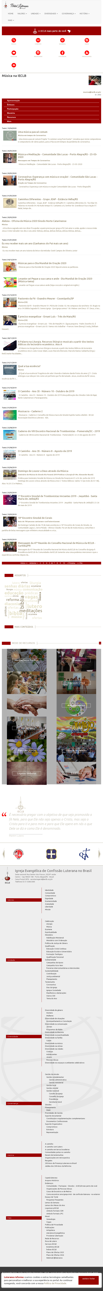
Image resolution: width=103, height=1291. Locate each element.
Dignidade (49, 898)
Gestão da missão (52, 1074)
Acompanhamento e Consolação (59, 1021)
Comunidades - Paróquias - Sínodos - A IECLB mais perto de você (71, 1186)
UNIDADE (35, 13)
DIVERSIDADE (50, 13)
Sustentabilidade (51, 971)
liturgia (35, 583)
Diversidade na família (53, 1038)
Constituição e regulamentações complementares (65, 1118)
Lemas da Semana (52, 1203)
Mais (9, 121)
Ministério (49, 935)
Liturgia (49, 924)
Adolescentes (51, 1054)
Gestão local (51, 1085)
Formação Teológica (54, 954)
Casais (48, 1040)
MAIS (10, 20)
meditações (30, 610)
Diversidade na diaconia (54, 1032)
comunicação (33, 589)
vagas (31, 596)
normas (8, 596)
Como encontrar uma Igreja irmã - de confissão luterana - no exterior (73, 1194)
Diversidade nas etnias (54, 1046)
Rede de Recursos (52, 1238)
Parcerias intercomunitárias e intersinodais (63, 968)
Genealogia (50, 1219)
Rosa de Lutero (51, 1241)
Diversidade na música (53, 1043)
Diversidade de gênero (54, 1010)
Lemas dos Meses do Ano (55, 1205)
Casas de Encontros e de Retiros (58, 1191)
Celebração (49, 921)
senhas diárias (17, 586)
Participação (13, 109)
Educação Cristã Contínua (56, 949)
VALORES (21, 13)
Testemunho (50, 982)
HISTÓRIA (84, 13)
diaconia (12, 604)
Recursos (11, 117)
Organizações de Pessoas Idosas (59, 1189)
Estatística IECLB (52, 1247)
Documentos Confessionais (57, 1121)
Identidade (49, 890)
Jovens (49, 1057)
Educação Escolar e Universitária (59, 951)
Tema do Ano (51, 998)
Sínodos (48, 1105)
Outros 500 (50, 996)
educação (14, 592)
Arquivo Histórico (52, 1180)
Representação (52, 1132)
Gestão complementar (55, 1077)
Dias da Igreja (51, 987)
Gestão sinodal (52, 1088)
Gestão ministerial (56, 1082)
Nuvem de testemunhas (54, 1155)
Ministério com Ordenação (56, 940)
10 (64, 563)
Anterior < (34, 563)
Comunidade (50, 893)
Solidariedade (50, 960)
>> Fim (79, 563)
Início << (24, 563)
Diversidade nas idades (54, 1049)
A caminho (49, 1144)
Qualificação (50, 946)
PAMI (48, 1110)
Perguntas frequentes (54, 1200)
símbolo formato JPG (54, 1214)
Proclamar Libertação (54, 1236)
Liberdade (49, 907)
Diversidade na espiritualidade (57, 1035)
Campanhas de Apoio (54, 962)
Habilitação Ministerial (55, 938)
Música (49, 927)
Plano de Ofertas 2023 (55, 1252)
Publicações (49, 1227)
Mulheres (50, 1016)
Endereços (49, 1183)
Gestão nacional (52, 1091)
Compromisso (50, 896)
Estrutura (50, 1129)
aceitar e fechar (88, 1279)
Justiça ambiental (53, 976)
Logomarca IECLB (52, 1208)
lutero (16, 582)
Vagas (48, 1222)
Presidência (53, 1099)
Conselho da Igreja (56, 1096)
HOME (10, 13)
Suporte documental (53, 1116)
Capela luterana (51, 1178)
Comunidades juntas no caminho (57, 1152)
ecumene (36, 586)
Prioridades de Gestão (54, 1113)
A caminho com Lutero (53, 1147)
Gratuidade (49, 904)
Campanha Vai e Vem (54, 965)
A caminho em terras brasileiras (57, 1149)
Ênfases (10, 105)
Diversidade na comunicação (56, 1024)
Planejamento (51, 979)
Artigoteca (50, 1230)
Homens (49, 1013)
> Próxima (71, 563)
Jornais (49, 1027)
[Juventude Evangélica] (18, 854)
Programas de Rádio (54, 1029)
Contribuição (51, 973)
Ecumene (48, 929)
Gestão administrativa (57, 1080)
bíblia (22, 602)
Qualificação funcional (55, 957)
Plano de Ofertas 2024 (55, 1255)
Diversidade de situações (55, 1018)
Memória (11, 113)
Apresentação (13, 100)
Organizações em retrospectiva (57, 1158)
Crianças (49, 1051)
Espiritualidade (51, 932)
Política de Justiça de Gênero (56, 943)
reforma (12, 600)
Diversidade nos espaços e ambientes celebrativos (64, 1063)
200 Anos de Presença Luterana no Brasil (61, 1163)
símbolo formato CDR (54, 1211)
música (17, 589)
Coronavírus (51, 985)
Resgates (48, 1160)
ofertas (24, 582)
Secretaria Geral (55, 1102)
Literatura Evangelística (55, 1233)
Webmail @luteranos (54, 1258)
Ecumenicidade (51, 901)
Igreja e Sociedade (53, 990)
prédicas (31, 593)
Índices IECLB (51, 1249)
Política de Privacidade (54, 1225)
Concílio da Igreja (55, 1094)
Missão (48, 909)
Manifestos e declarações (56, 993)
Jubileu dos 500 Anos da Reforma (58, 1166)
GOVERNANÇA (68, 13)
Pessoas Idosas (52, 1060)
